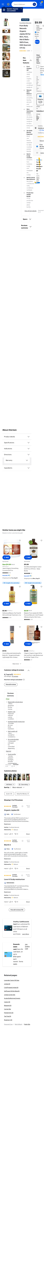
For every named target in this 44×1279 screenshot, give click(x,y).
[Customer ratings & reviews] (28, 669)
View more (15, 664)
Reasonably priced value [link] (15, 702)
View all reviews (11, 684)
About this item (9, 430)
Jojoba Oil (7, 984)
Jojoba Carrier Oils (9, 994)
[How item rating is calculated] (24, 679)
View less (15, 764)
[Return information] (36, 38)
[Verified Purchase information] (22, 806)
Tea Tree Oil (7, 1016)
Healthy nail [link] (11, 711)
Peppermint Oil (8, 1012)
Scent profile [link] (12, 754)
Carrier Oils (7, 1009)
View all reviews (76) (16, 910)
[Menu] (3, 4)
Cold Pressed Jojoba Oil (11, 987)
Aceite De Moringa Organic (12, 998)
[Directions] (28, 454)
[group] (28, 51)
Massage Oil (7, 1005)
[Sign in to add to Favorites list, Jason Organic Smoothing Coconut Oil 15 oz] (20, 540)
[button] (25, 60)
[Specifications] (28, 442)
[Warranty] (27, 460)
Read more (7, 824)
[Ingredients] (28, 468)
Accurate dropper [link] (13, 739)
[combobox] (24, 4)
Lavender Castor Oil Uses (11, 980)
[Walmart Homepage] (8, 4)
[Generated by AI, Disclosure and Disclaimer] (12, 766)
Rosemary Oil (8, 1020)
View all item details (30, 211)
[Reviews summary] (31, 51)
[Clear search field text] (32, 4)
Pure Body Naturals (25, 23)
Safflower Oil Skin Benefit (12, 991)
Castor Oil (7, 1002)
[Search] (34, 4)
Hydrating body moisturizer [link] (16, 721)
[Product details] (28, 436)
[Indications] (28, 448)
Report (28, 834)
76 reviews (15, 676)
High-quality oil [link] (12, 731)
